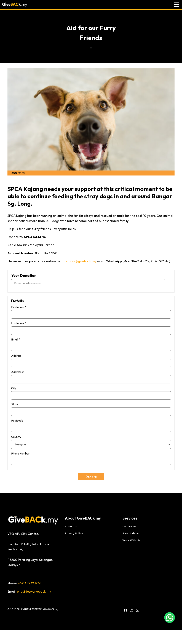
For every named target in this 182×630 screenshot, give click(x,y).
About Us (71, 526)
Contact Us (129, 526)
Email (15, 339)
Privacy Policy (74, 533)
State (14, 404)
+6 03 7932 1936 (29, 583)
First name (18, 307)
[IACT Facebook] (125, 610)
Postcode (17, 420)
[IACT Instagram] (132, 610)
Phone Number (20, 453)
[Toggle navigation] (176, 5)
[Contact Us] (169, 617)
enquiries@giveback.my (34, 591)
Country (16, 436)
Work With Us (131, 540)
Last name (18, 323)
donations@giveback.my (78, 261)
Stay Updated (131, 533)
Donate (91, 477)
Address (16, 355)
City (13, 388)
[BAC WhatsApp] (138, 610)
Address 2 (17, 371)
